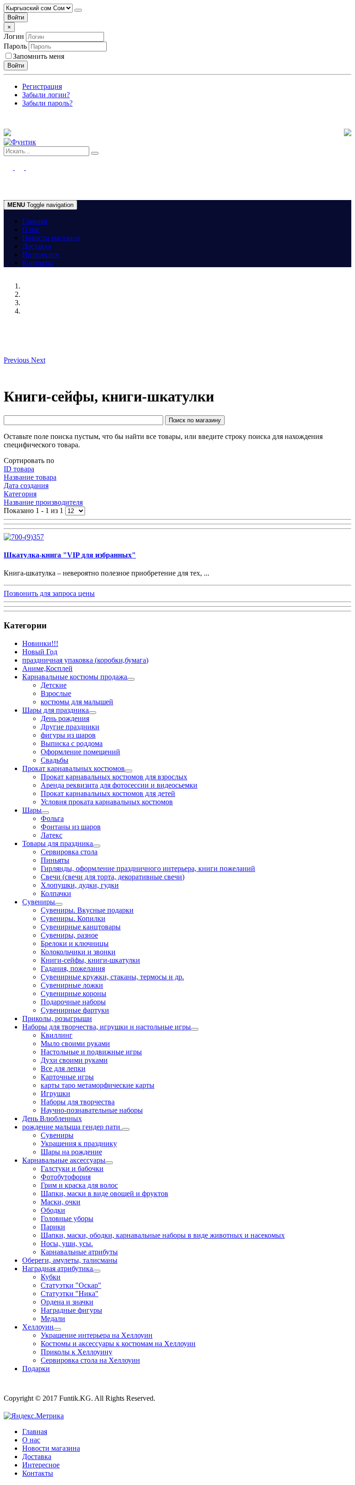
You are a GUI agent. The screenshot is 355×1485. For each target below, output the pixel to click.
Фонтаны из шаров (71, 827)
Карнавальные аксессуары (63, 1160)
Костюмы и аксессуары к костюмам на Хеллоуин (118, 1343)
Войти (15, 17)
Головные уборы (67, 1218)
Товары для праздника (57, 843)
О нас (31, 229)
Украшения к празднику (79, 1143)
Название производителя (43, 502)
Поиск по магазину (195, 420)
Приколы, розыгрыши (57, 1018)
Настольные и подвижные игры (91, 1052)
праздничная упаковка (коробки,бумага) (85, 660)
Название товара (30, 477)
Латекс (51, 835)
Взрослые (56, 693)
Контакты (37, 263)
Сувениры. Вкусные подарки (87, 910)
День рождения (65, 718)
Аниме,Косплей (47, 668)
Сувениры (38, 902)
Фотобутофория (66, 1177)
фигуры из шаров (68, 735)
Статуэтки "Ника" (69, 1293)
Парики (53, 1227)
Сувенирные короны (73, 993)
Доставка (36, 246)
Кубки (51, 1277)
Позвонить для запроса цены (49, 593)
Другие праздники (70, 727)
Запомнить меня (38, 56)
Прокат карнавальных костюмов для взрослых (114, 777)
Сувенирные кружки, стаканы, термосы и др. (112, 977)
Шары (32, 810)
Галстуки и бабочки (72, 1168)
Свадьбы (54, 760)
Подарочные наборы (73, 1002)
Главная (34, 221)
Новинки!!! (40, 643)
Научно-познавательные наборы (92, 1110)
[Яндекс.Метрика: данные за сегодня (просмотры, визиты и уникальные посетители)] (34, 1416)
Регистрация (42, 86)
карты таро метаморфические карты (97, 1085)
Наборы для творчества (78, 1102)
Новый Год (39, 652)
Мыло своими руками (75, 1043)
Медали (53, 1318)
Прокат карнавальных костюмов (73, 768)
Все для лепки (63, 1068)
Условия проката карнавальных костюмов (107, 802)
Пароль (15, 46)
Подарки (36, 1368)
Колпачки (56, 893)
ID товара (19, 469)
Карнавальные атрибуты (79, 1252)
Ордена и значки (67, 1302)
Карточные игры (67, 1077)
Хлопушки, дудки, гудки (80, 885)
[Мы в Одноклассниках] (14, 167)
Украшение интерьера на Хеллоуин (97, 1335)
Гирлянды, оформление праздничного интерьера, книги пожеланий (148, 868)
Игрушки (55, 1093)
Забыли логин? (46, 95)
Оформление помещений (80, 752)
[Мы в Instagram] (25, 167)
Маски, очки (60, 1202)
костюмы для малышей (77, 702)
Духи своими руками (74, 1060)
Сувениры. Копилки (73, 918)
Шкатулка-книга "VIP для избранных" (70, 555)
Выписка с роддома (72, 743)
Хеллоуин (38, 1327)
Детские (54, 685)
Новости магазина (51, 238)
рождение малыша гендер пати (72, 1127)
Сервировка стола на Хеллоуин (90, 1360)
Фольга (52, 818)
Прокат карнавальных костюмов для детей (108, 793)
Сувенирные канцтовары (81, 927)
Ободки (53, 1210)
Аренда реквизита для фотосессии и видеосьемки (119, 785)
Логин (14, 36)
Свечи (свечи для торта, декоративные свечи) (112, 877)
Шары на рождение (71, 1152)
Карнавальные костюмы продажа (74, 677)
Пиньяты (55, 860)
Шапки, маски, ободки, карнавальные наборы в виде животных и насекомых (163, 1235)
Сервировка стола (69, 852)
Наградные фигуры (71, 1310)
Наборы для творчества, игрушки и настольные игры (106, 1027)
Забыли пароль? (47, 103)
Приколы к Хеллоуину (76, 1352)
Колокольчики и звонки (78, 952)
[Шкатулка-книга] (24, 537)
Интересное (41, 254)
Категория (20, 494)
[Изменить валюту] (78, 10)
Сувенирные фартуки (75, 1010)
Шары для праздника (55, 710)
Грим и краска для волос (79, 1185)
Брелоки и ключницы (75, 943)
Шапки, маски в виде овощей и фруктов (104, 1193)
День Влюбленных (52, 1118)
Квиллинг (57, 1035)
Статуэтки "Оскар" (71, 1285)
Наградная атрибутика (57, 1268)
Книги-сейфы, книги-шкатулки (90, 960)
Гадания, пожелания (73, 968)
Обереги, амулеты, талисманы (69, 1260)
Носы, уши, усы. (67, 1243)
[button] (17, 360)
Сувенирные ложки (72, 985)
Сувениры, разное (69, 935)
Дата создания (26, 485)
